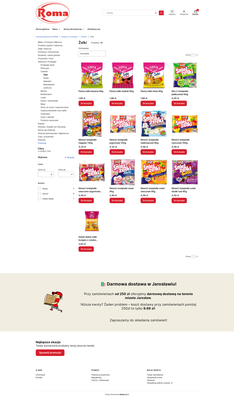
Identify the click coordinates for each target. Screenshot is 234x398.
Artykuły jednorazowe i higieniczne (53, 133)
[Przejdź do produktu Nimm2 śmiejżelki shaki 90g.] (123, 172)
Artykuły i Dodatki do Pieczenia (52, 127)
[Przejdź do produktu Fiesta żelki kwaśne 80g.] (92, 75)
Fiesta (45, 188)
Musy (43, 104)
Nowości (42, 140)
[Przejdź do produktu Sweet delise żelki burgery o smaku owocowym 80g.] (92, 221)
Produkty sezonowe (49, 120)
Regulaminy (96, 377)
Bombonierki (46, 94)
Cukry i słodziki (47, 117)
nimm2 (45, 193)
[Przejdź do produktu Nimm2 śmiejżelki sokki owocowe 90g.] (154, 172)
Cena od (41, 169)
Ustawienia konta (154, 377)
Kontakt (39, 377)
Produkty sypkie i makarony (50, 45)
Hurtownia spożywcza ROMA (47, 37)
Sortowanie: (84, 48)
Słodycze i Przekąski (69, 37)
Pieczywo (45, 68)
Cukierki (84, 37)
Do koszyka (86, 103)
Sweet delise (48, 199)
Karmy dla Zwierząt (46, 130)
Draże (46, 78)
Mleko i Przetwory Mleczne (50, 42)
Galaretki (47, 81)
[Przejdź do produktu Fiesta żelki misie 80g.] (154, 75)
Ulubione (151, 380)
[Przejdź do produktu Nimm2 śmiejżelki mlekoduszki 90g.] (154, 123)
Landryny (47, 88)
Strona (188, 55)
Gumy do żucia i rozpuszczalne (54, 107)
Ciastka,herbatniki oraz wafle (53, 110)
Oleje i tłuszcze (44, 48)
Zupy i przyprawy (46, 136)
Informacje (40, 375)
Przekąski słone (47, 65)
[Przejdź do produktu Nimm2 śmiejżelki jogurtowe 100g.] (123, 123)
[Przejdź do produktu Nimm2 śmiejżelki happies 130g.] (92, 123)
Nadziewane (48, 84)
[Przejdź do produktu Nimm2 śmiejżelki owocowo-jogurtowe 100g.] (92, 172)
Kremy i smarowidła (49, 101)
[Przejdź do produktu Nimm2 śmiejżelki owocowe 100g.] (185, 123)
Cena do (62, 169)
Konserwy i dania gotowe (49, 55)
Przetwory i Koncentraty (48, 52)
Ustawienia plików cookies (159, 383)
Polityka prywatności (100, 375)
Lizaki (43, 97)
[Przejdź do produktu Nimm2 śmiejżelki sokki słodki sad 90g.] (185, 172)
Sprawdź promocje (50, 352)
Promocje (42, 143)
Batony (44, 91)
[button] (161, 13)
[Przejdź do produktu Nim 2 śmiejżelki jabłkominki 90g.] (185, 75)
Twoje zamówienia (155, 375)
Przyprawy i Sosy (45, 58)
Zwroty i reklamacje (100, 380)
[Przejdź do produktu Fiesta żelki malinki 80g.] (123, 75)
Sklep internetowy (116, 394)
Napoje (41, 123)
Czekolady (45, 114)
